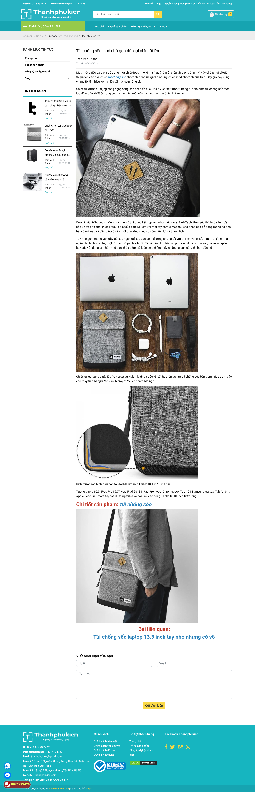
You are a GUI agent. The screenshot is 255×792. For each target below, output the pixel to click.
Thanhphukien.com (45, 775)
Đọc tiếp (49, 118)
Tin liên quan (34, 91)
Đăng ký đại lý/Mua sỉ (37, 71)
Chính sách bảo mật (105, 741)
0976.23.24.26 (39, 3)
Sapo (89, 788)
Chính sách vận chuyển (107, 745)
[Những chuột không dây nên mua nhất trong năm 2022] (32, 182)
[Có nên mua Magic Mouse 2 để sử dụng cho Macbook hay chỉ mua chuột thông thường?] (32, 155)
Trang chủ (31, 58)
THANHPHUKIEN (59, 788)
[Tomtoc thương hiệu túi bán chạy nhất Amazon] (32, 108)
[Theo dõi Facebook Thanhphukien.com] (166, 747)
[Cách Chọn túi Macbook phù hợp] (32, 132)
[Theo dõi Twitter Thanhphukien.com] (172, 747)
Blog (27, 78)
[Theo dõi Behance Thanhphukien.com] (180, 747)
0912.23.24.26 (77, 3)
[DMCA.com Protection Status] (143, 762)
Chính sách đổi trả (104, 750)
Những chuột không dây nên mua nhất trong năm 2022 (56, 179)
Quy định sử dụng (104, 754)
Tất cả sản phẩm (34, 64)
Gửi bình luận (154, 705)
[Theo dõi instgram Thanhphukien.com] (188, 747)
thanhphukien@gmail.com (46, 756)
